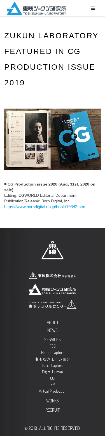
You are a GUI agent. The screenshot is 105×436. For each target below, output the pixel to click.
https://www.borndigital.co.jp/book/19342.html (45, 206)
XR (53, 384)
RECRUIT (52, 410)
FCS (53, 346)
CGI (52, 378)
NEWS (52, 330)
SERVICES (52, 339)
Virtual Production (52, 391)
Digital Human (52, 371)
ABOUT (53, 322)
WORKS (52, 401)
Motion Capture (52, 352)
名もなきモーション (52, 359)
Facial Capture (52, 365)
